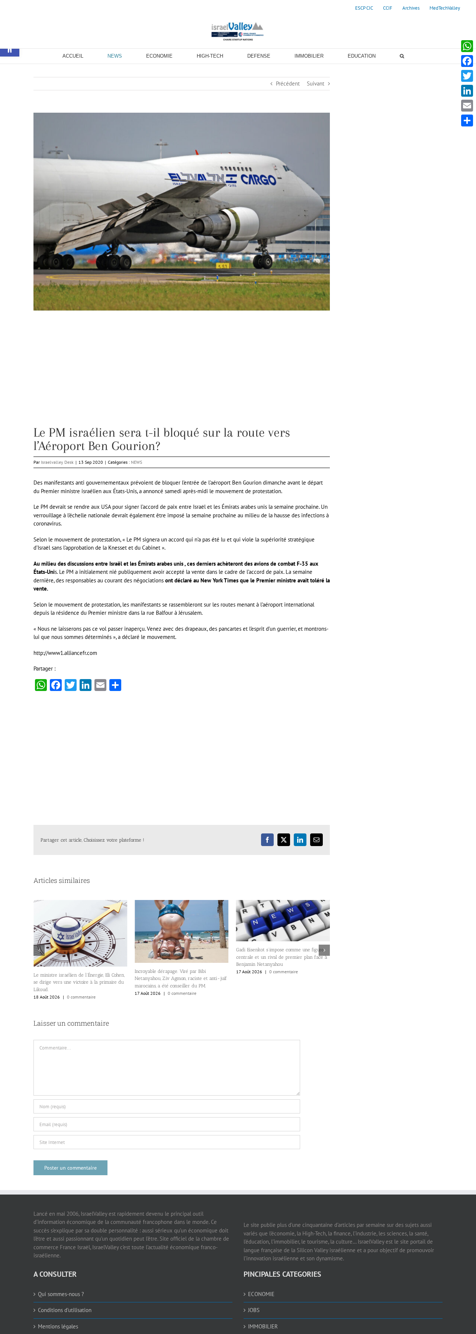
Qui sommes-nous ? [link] (61, 1290)
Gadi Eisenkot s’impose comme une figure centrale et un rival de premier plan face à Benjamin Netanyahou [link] (180, 957)
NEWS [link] (136, 462)
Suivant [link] (315, 83)
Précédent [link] (288, 83)
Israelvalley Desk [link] (57, 462)
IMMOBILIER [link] (263, 1322)
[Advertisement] (181, 374)
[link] (364, 8)
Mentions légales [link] (58, 1322)
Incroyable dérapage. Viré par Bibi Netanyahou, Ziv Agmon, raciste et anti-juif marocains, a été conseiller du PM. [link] (79, 978)
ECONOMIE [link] (261, 1290)
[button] (39, 948)
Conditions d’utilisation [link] (64, 1306)
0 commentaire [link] (81, 993)
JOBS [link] (254, 1306)
